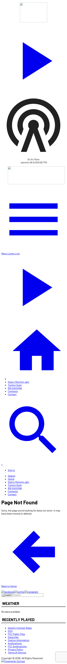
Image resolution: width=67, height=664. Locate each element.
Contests (13, 391)
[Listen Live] (33, 59)
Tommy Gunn (15, 384)
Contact (12, 394)
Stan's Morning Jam (18, 381)
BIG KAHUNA (15, 388)
